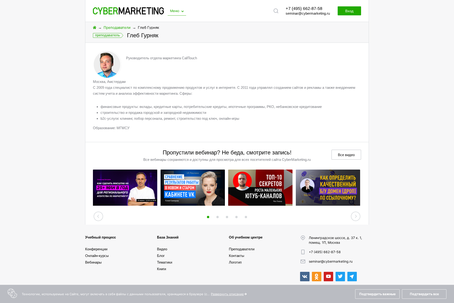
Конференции (96, 249)
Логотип (235, 262)
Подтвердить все (424, 294)
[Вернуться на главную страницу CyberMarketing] (128, 13)
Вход (349, 11)
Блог (161, 256)
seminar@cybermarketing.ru (308, 13)
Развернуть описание (227, 294)
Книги (161, 269)
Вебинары (93, 262)
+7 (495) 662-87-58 (304, 8)
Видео (162, 249)
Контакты (236, 256)
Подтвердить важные (377, 294)
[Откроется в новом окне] (305, 276)
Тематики (164, 262)
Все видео (346, 155)
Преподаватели (117, 27)
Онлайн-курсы (97, 256)
